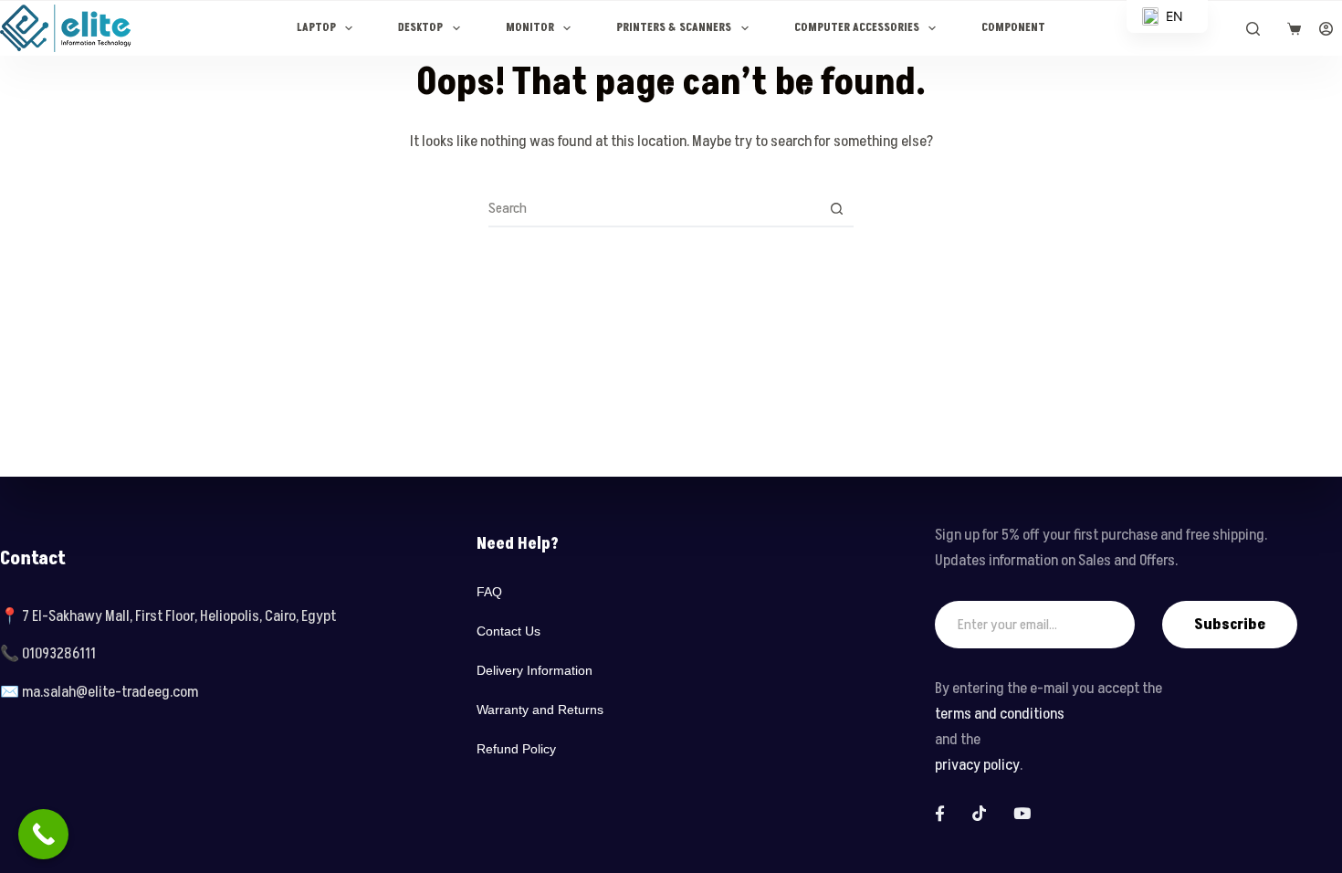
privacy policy (977, 765)
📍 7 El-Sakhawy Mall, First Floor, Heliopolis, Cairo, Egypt (168, 616)
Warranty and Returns (540, 709)
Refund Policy (516, 749)
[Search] (1253, 29)
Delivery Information (534, 670)
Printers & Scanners (673, 28)
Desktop (420, 28)
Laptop (316, 28)
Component (1013, 28)
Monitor (530, 28)
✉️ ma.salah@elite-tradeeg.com (99, 692)
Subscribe (1229, 625)
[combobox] (653, 208)
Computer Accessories (856, 28)
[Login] (1326, 29)
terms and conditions (999, 714)
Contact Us (508, 631)
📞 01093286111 (48, 654)
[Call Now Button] (43, 834)
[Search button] (836, 208)
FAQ (489, 591)
